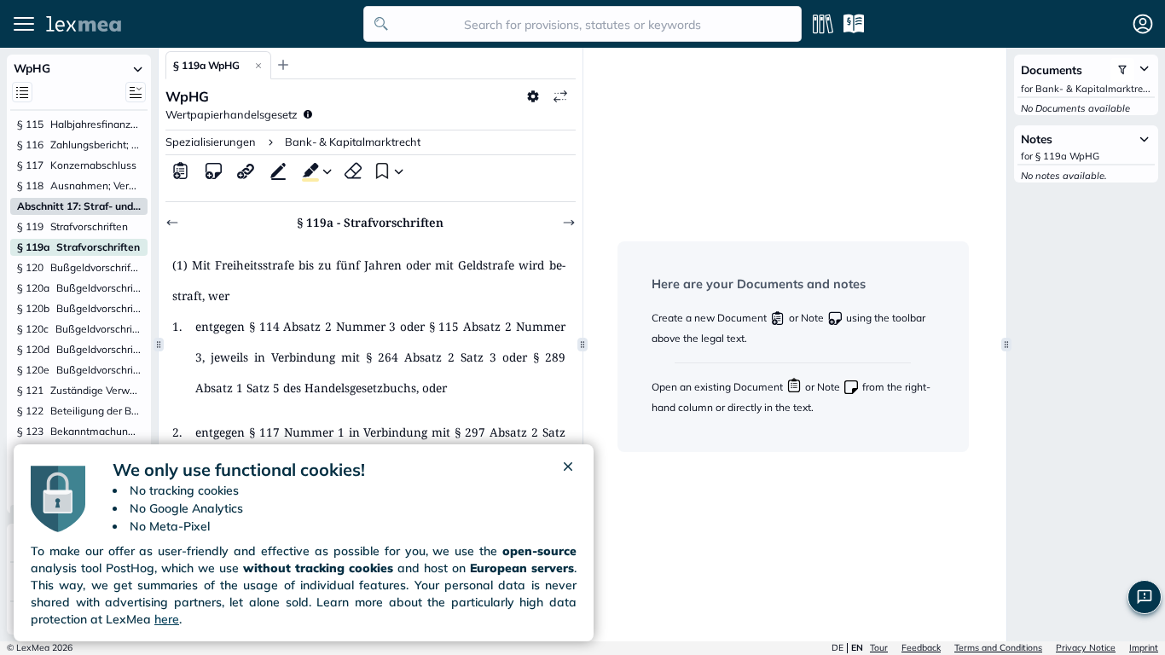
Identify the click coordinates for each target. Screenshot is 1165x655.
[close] (568, 470)
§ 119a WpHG (206, 65)
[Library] (823, 24)
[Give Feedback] (1144, 597)
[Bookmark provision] (380, 171)
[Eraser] (353, 171)
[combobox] (582, 24)
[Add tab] (283, 65)
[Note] (213, 171)
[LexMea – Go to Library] (200, 24)
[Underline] (278, 171)
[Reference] (245, 171)
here (166, 619)
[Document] (180, 171)
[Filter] (1122, 70)
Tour (879, 647)
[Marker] (307, 171)
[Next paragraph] (569, 222)
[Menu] (24, 24)
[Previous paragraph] (172, 222)
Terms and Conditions (998, 647)
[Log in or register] (1142, 24)
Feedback (921, 647)
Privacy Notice (1086, 647)
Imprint (1143, 647)
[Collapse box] (137, 68)
